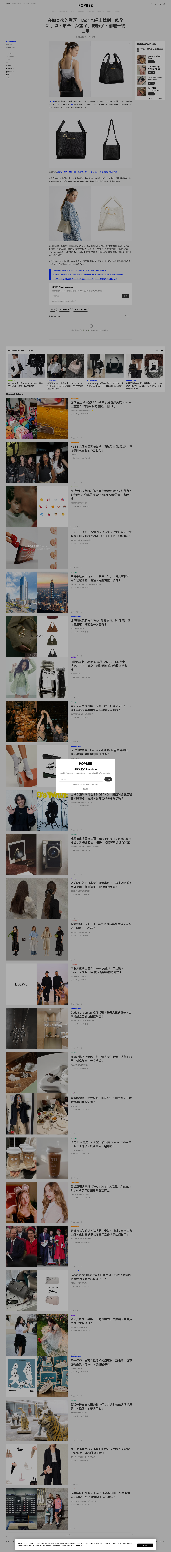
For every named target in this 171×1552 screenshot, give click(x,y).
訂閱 (108, 779)
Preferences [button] (79, 1545)
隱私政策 (95, 784)
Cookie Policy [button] (38, 1545)
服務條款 (89, 784)
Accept (145, 1545)
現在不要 (85, 789)
